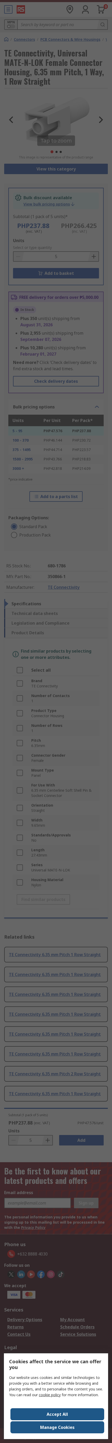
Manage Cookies (57, 1427)
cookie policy (50, 1394)
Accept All (57, 1414)
